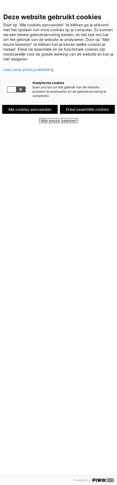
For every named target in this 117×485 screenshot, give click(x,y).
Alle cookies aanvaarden (29, 109)
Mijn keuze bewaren (58, 120)
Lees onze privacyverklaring (28, 69)
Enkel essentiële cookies (87, 109)
